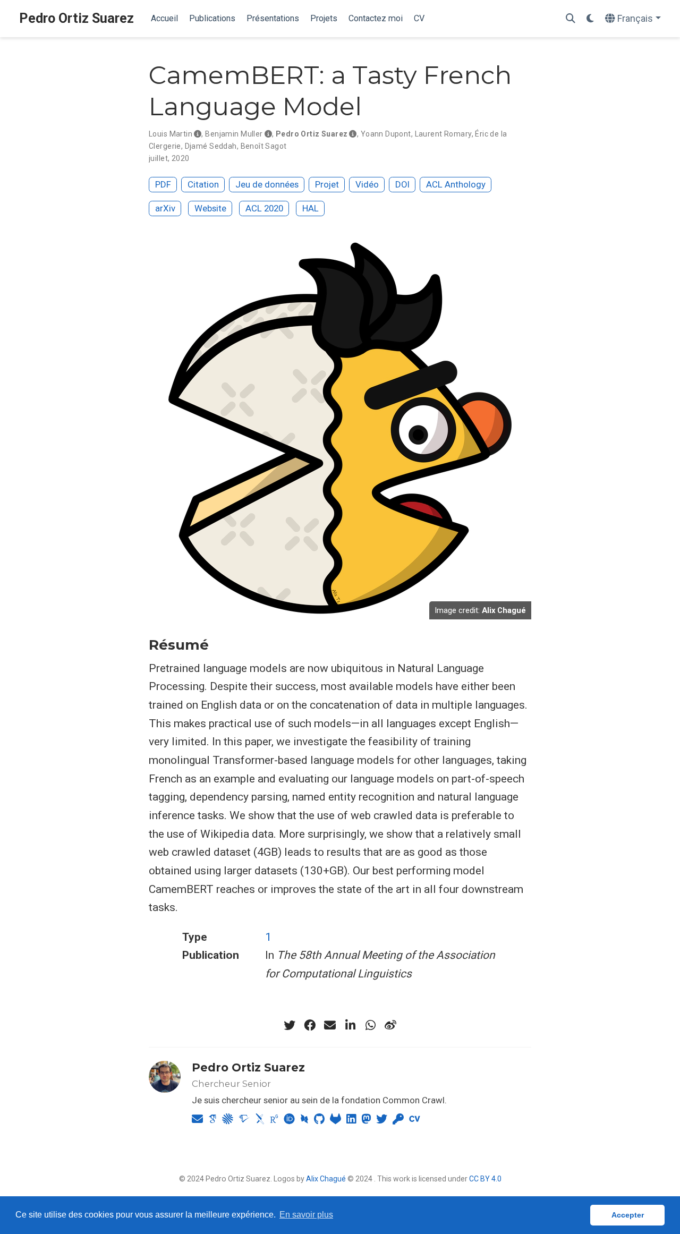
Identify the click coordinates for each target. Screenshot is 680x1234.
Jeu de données (267, 184)
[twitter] (290, 1025)
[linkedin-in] (350, 1025)
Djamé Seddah (211, 146)
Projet (327, 184)
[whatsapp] (370, 1025)
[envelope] (330, 1025)
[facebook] (310, 1025)
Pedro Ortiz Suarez (76, 18)
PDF (163, 184)
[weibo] (390, 1025)
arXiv (165, 208)
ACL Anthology (456, 184)
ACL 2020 (264, 208)
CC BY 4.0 (485, 1179)
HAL (310, 208)
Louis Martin (170, 134)
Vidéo (367, 184)
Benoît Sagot (264, 146)
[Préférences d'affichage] (590, 19)
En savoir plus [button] (306, 1214)
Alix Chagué (326, 1179)
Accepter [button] (627, 1215)
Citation (203, 184)
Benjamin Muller (233, 134)
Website (210, 208)
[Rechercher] (570, 19)
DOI (402, 184)
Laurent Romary (443, 134)
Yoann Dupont (386, 134)
